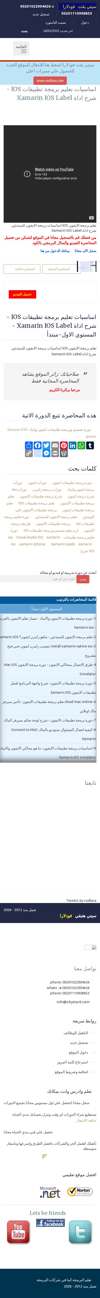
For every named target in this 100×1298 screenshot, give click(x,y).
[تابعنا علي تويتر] (81, 1233)
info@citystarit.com (73, 1002)
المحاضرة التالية (25, 268)
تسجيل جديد (41, 14)
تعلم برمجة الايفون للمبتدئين (56, 517)
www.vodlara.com (50, 81)
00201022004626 (36, 6)
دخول (85, 22)
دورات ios (20, 489)
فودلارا (66, 915)
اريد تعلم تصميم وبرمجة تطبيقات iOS (51, 530)
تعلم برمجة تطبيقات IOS (36, 503)
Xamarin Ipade (62, 544)
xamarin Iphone (31, 544)
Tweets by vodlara (81, 900)
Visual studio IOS (29, 537)
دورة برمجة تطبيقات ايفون (72, 483)
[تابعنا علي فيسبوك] (50, 1223)
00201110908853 (76, 13)
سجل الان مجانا (85, 251)
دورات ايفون (37, 483)
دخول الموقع (78, 1052)
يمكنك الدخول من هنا (55, 251)
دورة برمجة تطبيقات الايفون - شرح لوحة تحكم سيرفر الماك (48, 720)
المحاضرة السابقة (59, 268)
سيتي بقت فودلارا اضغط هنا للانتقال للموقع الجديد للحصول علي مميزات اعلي (50, 67)
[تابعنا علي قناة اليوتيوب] (19, 1233)
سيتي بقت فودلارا (79, 6)
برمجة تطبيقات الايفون (53, 523)
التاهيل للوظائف (76, 1033)
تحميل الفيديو (22, 294)
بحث (83, 579)
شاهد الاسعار (86, 1120)
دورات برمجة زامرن (48, 489)
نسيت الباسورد (55, 22)
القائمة (19, 49)
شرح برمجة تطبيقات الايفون (41, 496)
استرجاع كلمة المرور (72, 1062)
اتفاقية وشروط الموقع (71, 1072)
